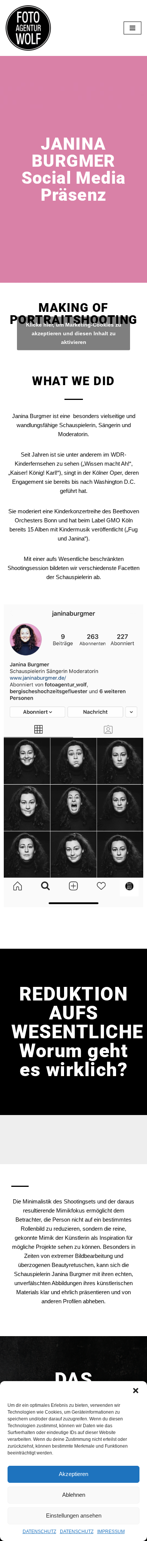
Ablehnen (73, 1494)
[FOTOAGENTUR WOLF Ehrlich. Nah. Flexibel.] (28, 28)
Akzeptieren (73, 1474)
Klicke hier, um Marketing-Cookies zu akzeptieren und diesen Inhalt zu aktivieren (73, 333)
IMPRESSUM (111, 1531)
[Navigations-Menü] (132, 28)
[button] (135, 1390)
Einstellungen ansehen (73, 1515)
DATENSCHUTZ (39, 1531)
